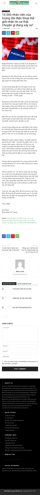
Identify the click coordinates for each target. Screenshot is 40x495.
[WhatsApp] (17, 33)
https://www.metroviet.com (20, 274)
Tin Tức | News (11, 8)
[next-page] (6, 317)
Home (3, 8)
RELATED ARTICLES (9, 284)
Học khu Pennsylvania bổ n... (23, 307)
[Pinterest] (13, 33)
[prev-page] (3, 317)
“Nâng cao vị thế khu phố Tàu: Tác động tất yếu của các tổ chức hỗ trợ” (30, 250)
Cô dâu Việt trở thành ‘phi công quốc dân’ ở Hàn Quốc (11, 249)
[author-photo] (20, 269)
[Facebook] (4, 33)
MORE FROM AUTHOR (24, 284)
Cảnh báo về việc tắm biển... (23, 298)
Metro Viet (7, 28)
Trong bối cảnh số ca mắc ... (23, 289)
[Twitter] (8, 33)
